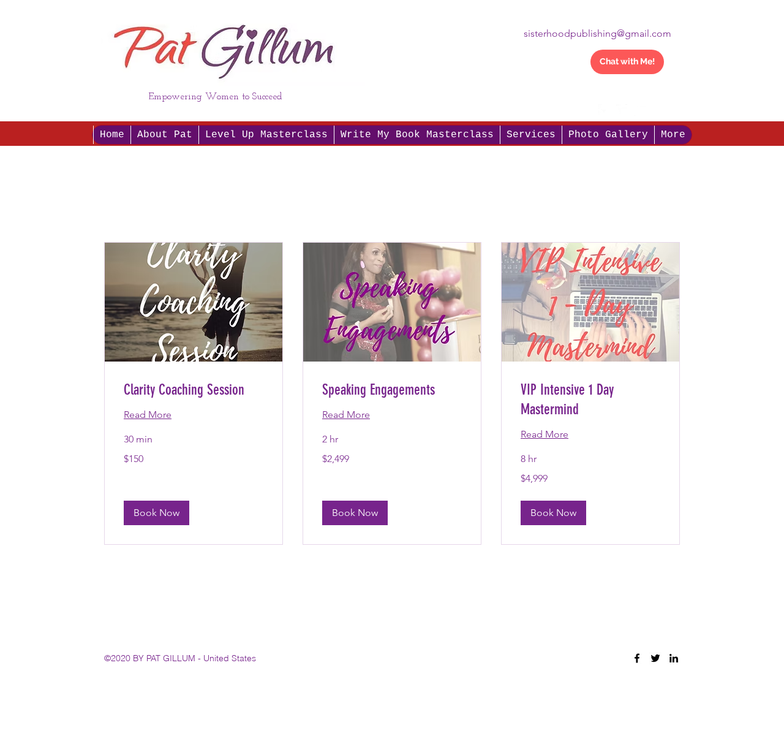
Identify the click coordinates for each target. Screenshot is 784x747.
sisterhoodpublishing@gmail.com (597, 33)
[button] (670, 113)
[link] (193, 390)
